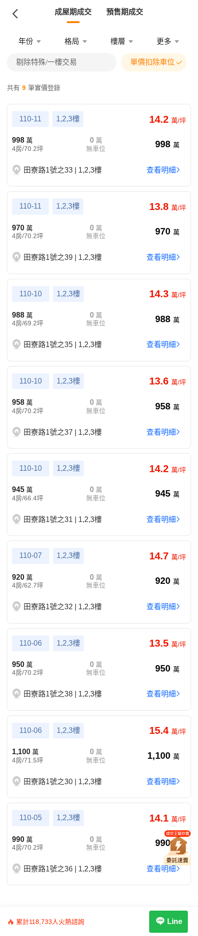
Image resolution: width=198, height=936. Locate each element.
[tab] (73, 12)
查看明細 (161, 170)
